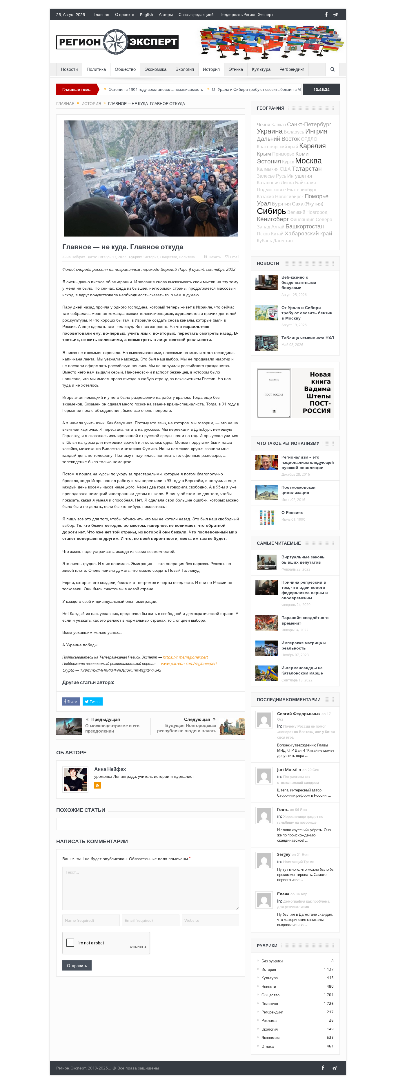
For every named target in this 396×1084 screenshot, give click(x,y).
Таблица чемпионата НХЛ (307, 337)
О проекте (124, 14)
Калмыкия (268, 169)
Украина (270, 131)
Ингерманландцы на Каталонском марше (302, 670)
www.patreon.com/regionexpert (189, 663)
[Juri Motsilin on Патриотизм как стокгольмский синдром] (264, 775)
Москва (308, 160)
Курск (288, 161)
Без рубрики (272, 961)
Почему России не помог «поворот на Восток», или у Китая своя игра (306, 732)
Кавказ (278, 124)
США (285, 169)
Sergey (283, 854)
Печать (215, 257)
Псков (263, 233)
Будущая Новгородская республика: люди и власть (186, 728)
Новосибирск (289, 196)
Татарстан (307, 168)
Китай (277, 233)
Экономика (155, 69)
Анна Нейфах (73, 257)
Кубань (264, 240)
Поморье (316, 196)
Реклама (269, 1020)
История (211, 69)
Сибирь (271, 211)
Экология (184, 69)
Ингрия (316, 131)
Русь (281, 176)
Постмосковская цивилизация (298, 489)
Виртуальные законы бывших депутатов (303, 559)
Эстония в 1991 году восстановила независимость (129, 89)
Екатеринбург (302, 189)
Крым (264, 153)
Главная (101, 14)
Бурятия (281, 203)
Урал (264, 203)
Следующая (197, 719)
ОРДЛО (309, 139)
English (146, 14)
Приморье (283, 154)
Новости (69, 69)
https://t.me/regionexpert (185, 657)
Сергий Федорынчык (298, 713)
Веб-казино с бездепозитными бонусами (298, 282)
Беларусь (294, 132)
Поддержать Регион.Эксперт (246, 14)
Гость (283, 809)
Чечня (263, 124)
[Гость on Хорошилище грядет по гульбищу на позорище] (264, 815)
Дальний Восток (278, 139)
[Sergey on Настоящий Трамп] (264, 860)
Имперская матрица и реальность (303, 645)
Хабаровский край (308, 233)
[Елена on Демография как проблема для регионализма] (264, 899)
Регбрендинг (291, 69)
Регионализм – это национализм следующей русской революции (307, 462)
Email (234, 257)
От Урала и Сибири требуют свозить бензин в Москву (235, 89)
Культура (261, 69)
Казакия (265, 196)
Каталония (268, 182)
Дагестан (283, 240)
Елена (283, 894)
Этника (236, 69)
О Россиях (292, 512)
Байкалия (305, 182)
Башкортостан (305, 226)
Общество (125, 69)
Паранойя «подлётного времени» (305, 620)
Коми (302, 153)
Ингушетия (299, 175)
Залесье (266, 176)
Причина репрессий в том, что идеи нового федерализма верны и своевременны (304, 590)
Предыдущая (105, 719)
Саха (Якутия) (307, 203)
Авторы (166, 14)
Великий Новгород (307, 212)
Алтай (277, 226)
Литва (287, 182)
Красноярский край (277, 146)
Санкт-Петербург (309, 124)
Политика (96, 69)
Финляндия (302, 219)
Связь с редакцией (196, 14)
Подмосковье (271, 189)
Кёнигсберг (273, 219)
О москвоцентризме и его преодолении (112, 728)
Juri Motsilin (289, 769)
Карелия (312, 145)
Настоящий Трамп (298, 861)
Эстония (269, 161)
